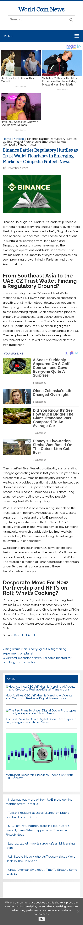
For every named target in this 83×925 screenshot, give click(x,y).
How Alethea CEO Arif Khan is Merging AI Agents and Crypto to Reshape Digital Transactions (39, 697)
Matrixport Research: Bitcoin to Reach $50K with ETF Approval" (39, 776)
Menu (8, 36)
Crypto (19, 139)
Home (7, 139)
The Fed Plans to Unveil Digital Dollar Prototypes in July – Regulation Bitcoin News (41, 720)
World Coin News (41, 9)
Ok (41, 919)
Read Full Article (25, 635)
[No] (78, 911)
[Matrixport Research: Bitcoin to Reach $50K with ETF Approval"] (41, 769)
